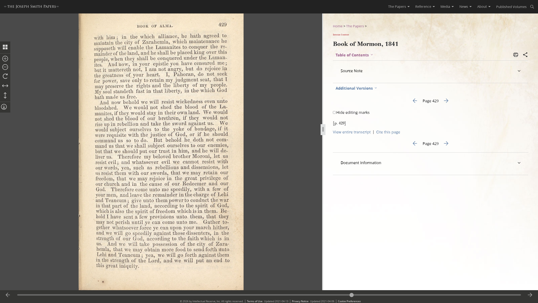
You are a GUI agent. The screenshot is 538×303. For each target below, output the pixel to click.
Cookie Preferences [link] (349, 301)
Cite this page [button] (388, 132)
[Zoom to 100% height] (5, 96)
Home (338, 26)
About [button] (482, 6)
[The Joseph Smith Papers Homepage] (31, 7)
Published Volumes (511, 6)
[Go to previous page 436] (8, 295)
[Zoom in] (5, 59)
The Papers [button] (397, 6)
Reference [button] (423, 6)
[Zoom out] (5, 67)
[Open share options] (525, 55)
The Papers (355, 26)
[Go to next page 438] (530, 295)
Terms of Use (254, 301)
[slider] (269, 295)
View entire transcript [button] (352, 132)
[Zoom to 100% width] (5, 86)
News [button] (463, 6)
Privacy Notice (300, 301)
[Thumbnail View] (5, 47)
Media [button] (445, 6)
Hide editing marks (353, 112)
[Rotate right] (5, 76)
